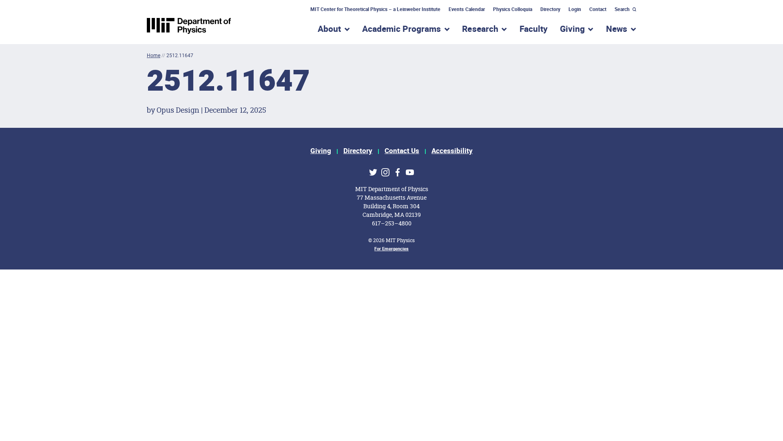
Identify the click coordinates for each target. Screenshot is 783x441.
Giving (320, 151)
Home (153, 55)
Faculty (534, 29)
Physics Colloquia (512, 9)
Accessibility (452, 151)
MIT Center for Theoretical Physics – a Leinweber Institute (375, 9)
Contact (597, 9)
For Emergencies (391, 248)
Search (622, 9)
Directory (550, 9)
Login (574, 9)
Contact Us (402, 151)
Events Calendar (466, 9)
